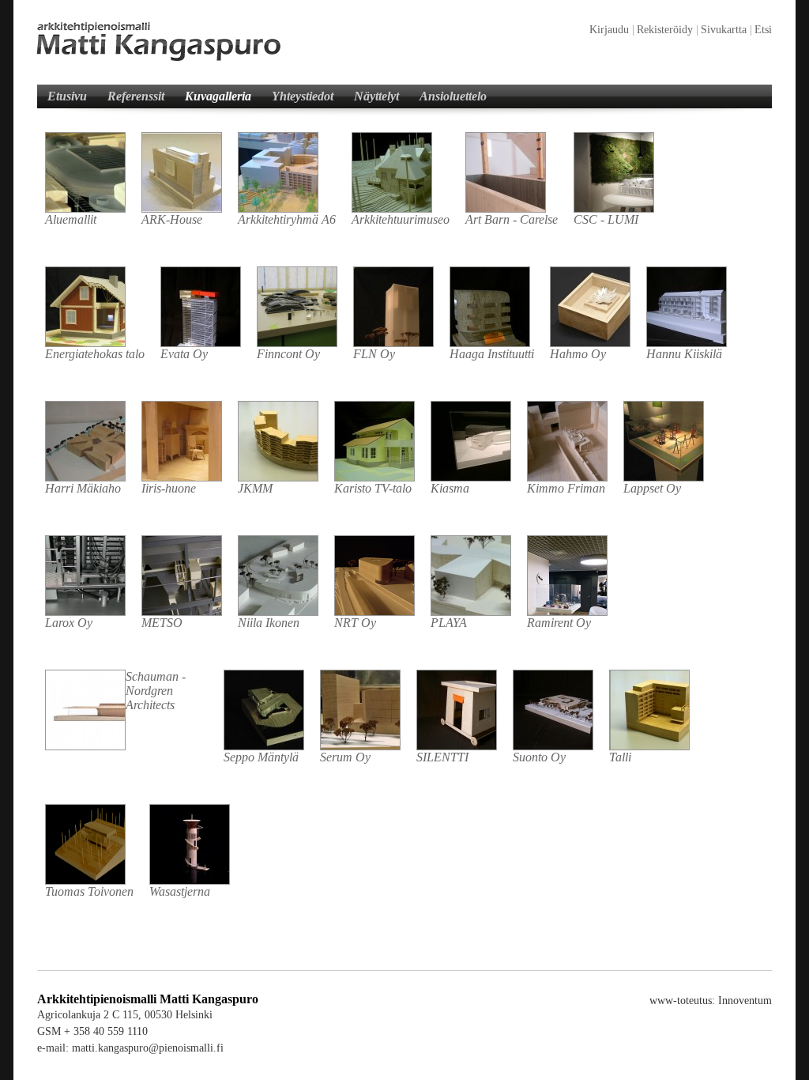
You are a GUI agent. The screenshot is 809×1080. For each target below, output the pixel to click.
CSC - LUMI (606, 219)
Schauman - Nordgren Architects (156, 691)
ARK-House (171, 219)
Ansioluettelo (453, 96)
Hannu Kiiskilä (684, 354)
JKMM (255, 488)
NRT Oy (355, 622)
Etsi (763, 30)
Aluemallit (70, 219)
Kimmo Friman (566, 488)
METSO (161, 622)
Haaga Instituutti (492, 354)
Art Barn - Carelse (511, 219)
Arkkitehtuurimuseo (401, 219)
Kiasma (450, 488)
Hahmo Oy (578, 354)
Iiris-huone (168, 488)
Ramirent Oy (559, 622)
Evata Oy (184, 354)
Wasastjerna (179, 891)
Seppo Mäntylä (261, 757)
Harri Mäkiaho (83, 488)
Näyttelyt (376, 96)
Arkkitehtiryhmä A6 (287, 219)
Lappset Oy (652, 488)
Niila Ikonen (268, 622)
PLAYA (449, 622)
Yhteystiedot (302, 96)
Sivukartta (724, 30)
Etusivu (67, 96)
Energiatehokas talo (95, 354)
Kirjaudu (609, 30)
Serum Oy (345, 757)
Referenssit (135, 96)
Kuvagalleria (218, 96)
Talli (620, 757)
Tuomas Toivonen (89, 891)
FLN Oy (374, 354)
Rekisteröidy (665, 30)
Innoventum (745, 1000)
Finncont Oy (288, 354)
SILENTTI (442, 757)
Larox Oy (68, 622)
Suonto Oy (539, 757)
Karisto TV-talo (373, 488)
